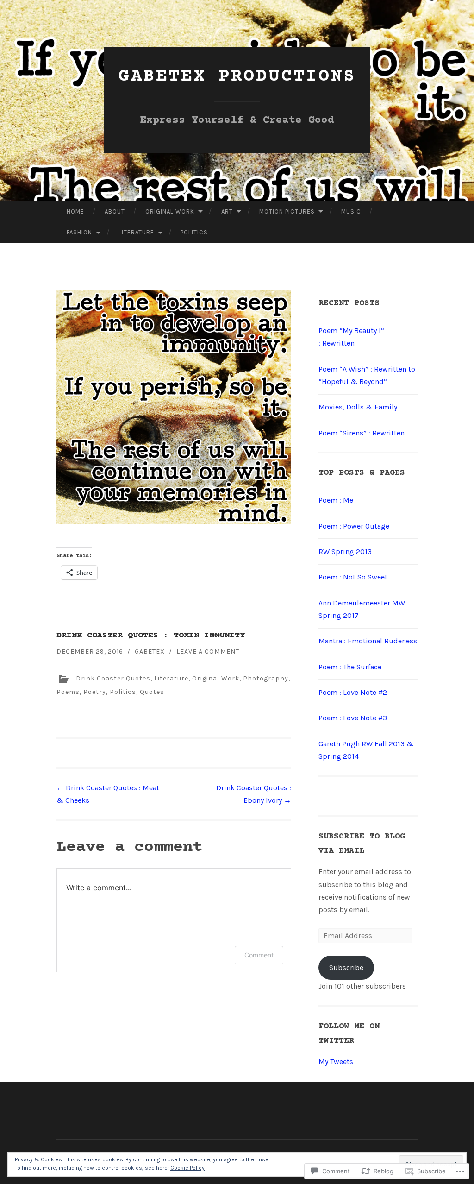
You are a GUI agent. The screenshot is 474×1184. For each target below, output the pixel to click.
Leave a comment (207, 651)
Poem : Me (335, 500)
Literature (136, 232)
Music (351, 211)
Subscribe (346, 967)
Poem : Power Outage (353, 526)
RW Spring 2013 (345, 551)
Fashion (79, 232)
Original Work (169, 211)
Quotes (152, 692)
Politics (194, 232)
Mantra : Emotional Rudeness (367, 640)
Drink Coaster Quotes (113, 678)
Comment (259, 955)
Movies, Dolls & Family (357, 407)
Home (75, 211)
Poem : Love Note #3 (352, 717)
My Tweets (335, 1061)
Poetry (94, 692)
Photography (265, 678)
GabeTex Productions (237, 77)
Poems (68, 692)
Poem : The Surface (349, 666)
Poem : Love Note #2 (352, 692)
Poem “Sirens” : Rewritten (361, 432)
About (115, 211)
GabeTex (150, 651)
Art (227, 211)
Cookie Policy (187, 1168)
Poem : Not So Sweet (352, 577)
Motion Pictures (287, 211)
